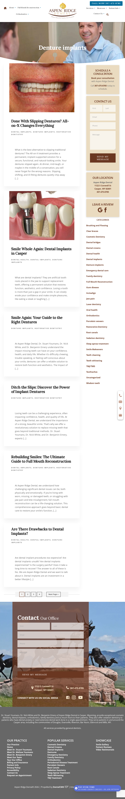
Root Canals (53, 767)
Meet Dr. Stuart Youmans (19, 749)
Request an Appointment (19, 775)
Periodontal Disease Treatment (62, 762)
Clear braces (92, 231)
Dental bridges (93, 242)
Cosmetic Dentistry (95, 236)
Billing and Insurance (17, 762)
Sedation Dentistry (56, 770)
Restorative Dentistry (48, 328)
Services (89, 8)
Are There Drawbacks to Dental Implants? (37, 531)
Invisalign (91, 293)
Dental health (20, 260)
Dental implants (21, 132)
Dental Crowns (54, 747)
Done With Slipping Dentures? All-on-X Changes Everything (40, 123)
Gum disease (92, 287)
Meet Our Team (14, 757)
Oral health (92, 310)
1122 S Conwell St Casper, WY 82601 (44, 688)
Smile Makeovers (94, 349)
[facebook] (67, 698)
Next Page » (53, 595)
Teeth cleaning (93, 355)
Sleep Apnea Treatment (58, 772)
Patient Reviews (104, 747)
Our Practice (13, 744)
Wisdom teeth (93, 383)
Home (10, 747)
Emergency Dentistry (57, 754)
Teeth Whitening (55, 775)
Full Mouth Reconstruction (99, 281)
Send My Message (103, 158)
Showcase (101, 8)
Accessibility (13, 770)
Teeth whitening (94, 360)
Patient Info (113, 8)
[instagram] (74, 698)
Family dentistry (94, 276)
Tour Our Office (14, 760)
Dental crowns (93, 248)
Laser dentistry (93, 304)
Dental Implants (55, 749)
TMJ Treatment (54, 778)
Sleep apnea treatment (97, 343)
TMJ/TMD (90, 366)
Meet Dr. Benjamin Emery (19, 754)
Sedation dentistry (95, 338)
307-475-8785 (103, 192)
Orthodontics (92, 315)
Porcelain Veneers (56, 765)
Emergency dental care (97, 270)
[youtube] (80, 698)
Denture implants (44, 132)
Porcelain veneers (95, 321)
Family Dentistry (55, 757)
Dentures (52, 752)
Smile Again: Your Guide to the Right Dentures (36, 319)
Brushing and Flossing (97, 225)
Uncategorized (93, 377)
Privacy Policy (13, 767)
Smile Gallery (102, 744)
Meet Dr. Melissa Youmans (20, 752)
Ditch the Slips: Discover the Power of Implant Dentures (40, 389)
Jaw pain (90, 298)
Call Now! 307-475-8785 (106, 3)
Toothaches (91, 372)
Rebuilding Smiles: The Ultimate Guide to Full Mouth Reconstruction (41, 459)
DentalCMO (59, 787)
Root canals (92, 332)
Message (103, 130)
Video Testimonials (105, 749)
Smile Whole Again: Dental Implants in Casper (41, 251)
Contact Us (98, 14)
